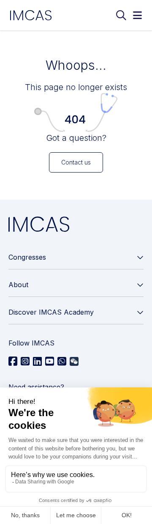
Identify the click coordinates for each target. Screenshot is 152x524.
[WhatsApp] (61, 361)
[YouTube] (49, 361)
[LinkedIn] (37, 361)
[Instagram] (25, 361)
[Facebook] (12, 361)
